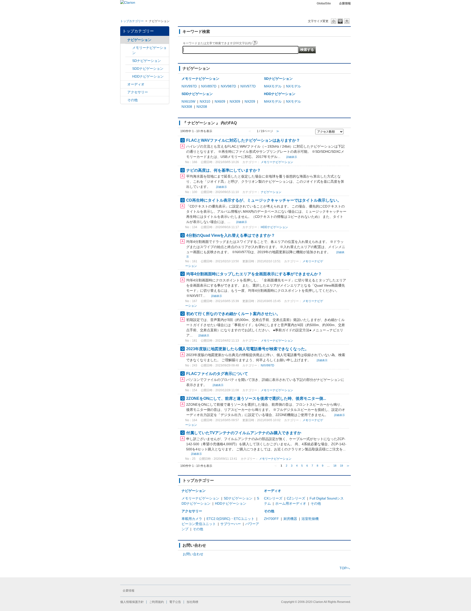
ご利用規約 (156, 602)
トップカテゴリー (132, 21)
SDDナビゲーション (147, 68)
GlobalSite (324, 3)
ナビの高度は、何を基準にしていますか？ (223, 170)
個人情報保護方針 (132, 602)
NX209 (250, 101)
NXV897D (208, 86)
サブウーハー (230, 524)
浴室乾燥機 (310, 519)
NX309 (235, 101)
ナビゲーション (139, 40)
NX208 (201, 107)
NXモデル (293, 86)
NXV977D (248, 86)
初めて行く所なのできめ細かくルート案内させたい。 (233, 313)
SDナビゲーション (146, 61)
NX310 (205, 101)
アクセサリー (137, 92)
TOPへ (345, 568)
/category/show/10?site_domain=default (124, 92)
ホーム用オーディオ (290, 503)
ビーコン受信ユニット (199, 524)
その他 (132, 100)
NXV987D (228, 86)
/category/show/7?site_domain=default (129, 47)
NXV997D (189, 86)
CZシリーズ (296, 498)
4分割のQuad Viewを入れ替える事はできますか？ (230, 235)
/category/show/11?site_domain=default (124, 100)
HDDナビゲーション (148, 76)
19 (341, 465)
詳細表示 (291, 156)
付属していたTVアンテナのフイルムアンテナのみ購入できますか (243, 432)
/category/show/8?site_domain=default (129, 76)
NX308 (187, 107)
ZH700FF (271, 519)
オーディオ (135, 84)
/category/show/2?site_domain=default (124, 39)
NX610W (188, 101)
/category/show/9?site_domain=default (129, 68)
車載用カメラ (192, 519)
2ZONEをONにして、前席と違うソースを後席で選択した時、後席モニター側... (256, 398)
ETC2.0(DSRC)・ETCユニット (230, 519)
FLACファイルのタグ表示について (217, 373)
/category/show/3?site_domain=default (129, 60)
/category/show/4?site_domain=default (124, 84)
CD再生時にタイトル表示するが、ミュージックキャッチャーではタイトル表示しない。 (263, 200)
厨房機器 (290, 519)
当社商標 (192, 602)
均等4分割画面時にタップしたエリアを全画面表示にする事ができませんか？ (254, 274)
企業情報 (345, 3)
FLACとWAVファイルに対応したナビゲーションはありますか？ (243, 140)
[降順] (346, 134)
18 (334, 465)
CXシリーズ (273, 498)
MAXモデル (273, 86)
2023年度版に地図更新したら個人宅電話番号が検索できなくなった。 (247, 349)
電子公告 (175, 602)
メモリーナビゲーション (149, 50)
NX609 (220, 101)
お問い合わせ (193, 554)
